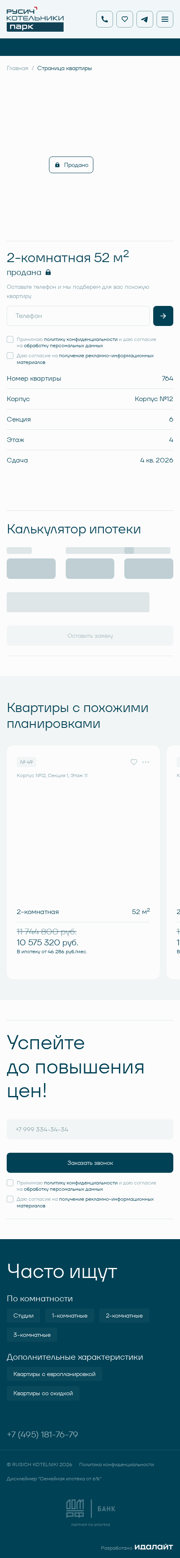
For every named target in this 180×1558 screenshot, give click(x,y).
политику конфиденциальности (81, 339)
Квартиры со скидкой (43, 1393)
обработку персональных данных (63, 345)
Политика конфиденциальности (116, 1464)
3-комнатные (32, 1334)
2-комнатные (124, 1315)
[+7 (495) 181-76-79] (104, 19)
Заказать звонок (90, 1163)
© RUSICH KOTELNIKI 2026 (39, 1464)
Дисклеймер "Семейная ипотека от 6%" (54, 1478)
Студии (23, 1315)
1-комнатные (69, 1315)
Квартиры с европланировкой (54, 1374)
